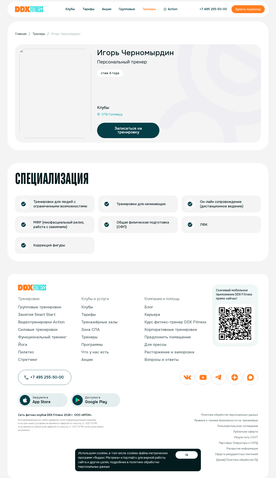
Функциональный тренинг (42, 337)
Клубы (87, 307)
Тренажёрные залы (99, 322)
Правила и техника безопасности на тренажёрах (226, 420)
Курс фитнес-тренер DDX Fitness (175, 322)
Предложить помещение (167, 337)
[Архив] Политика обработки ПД (237, 459)
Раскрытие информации (242, 448)
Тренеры (89, 337)
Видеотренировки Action (41, 322)
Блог (148, 307)
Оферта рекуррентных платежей (236, 454)
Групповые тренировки (39, 307)
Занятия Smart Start (37, 314)
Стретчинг (28, 359)
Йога (22, 344)
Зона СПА (90, 329)
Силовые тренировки (37, 329)
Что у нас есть (95, 352)
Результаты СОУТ (246, 437)
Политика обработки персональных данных (229, 414)
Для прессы (155, 344)
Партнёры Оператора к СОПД (238, 443)
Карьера (152, 314)
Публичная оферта (245, 431)
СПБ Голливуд (112, 114)
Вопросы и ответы (161, 359)
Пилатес (26, 352)
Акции (87, 359)
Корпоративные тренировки (170, 329)
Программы (92, 344)
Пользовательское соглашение (237, 426)
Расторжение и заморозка (169, 352)
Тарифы (88, 314)
